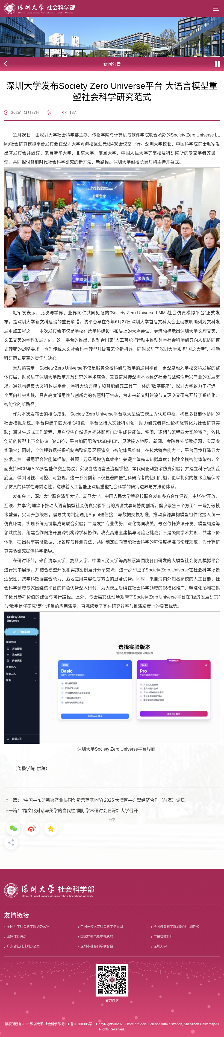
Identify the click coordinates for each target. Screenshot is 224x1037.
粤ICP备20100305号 (76, 1024)
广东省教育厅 (163, 937)
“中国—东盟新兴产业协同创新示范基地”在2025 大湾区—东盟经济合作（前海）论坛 (103, 800)
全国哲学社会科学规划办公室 (28, 927)
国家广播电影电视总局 (96, 937)
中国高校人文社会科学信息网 (101, 927)
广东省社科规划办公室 (23, 946)
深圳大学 (160, 946)
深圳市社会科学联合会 (96, 946)
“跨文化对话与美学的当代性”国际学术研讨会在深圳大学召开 (80, 810)
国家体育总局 (16, 937)
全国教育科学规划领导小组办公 (176, 927)
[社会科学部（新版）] (39, 8)
